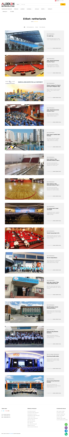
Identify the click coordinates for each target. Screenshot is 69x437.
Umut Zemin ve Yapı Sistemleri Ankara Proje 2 (53, 160)
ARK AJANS (11, 433)
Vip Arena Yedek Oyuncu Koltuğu (62, 419)
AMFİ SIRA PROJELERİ (31, 421)
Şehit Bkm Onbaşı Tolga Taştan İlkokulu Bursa (53, 283)
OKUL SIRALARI (30, 422)
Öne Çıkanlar (42, 27)
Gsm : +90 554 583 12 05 (6, 415)
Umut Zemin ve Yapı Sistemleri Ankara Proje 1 (53, 184)
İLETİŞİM (12, 11)
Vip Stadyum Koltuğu (60, 412)
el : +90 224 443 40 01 (6, 414)
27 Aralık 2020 (49, 48)
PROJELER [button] (5, 11)
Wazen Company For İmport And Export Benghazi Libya (54, 86)
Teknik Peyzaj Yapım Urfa (53, 233)
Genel (36, 27)
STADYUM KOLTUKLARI (31, 411)
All (24, 27)
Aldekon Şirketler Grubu (57, 48)
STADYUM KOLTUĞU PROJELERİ (32, 412)
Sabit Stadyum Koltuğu (60, 411)
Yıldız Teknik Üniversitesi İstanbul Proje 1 (53, 110)
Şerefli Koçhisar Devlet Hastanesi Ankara (52, 307)
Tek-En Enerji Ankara (52, 257)
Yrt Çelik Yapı (50, 36)
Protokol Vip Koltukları (60, 415)
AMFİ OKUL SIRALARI (31, 419)
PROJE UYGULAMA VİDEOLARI (32, 426)
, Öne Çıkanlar (51, 354)
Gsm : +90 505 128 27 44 (6, 417)
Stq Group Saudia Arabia (53, 356)
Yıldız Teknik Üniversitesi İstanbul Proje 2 (53, 61)
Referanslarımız (30, 27)
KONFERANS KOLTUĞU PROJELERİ (33, 415)
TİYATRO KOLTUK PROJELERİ (32, 418)
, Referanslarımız (51, 58)
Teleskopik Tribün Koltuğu (61, 418)
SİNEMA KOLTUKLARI (31, 425)
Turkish (57, 0)
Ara (63, 4)
